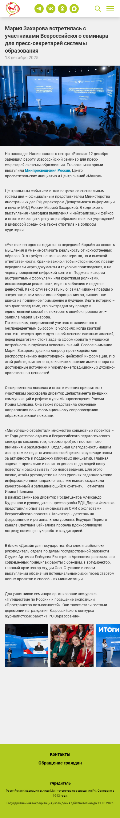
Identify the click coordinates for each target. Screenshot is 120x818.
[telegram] (39, 8)
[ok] (62, 8)
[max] (74, 8)
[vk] (50, 8)
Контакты (60, 754)
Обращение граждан (60, 762)
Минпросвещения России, (48, 170)
